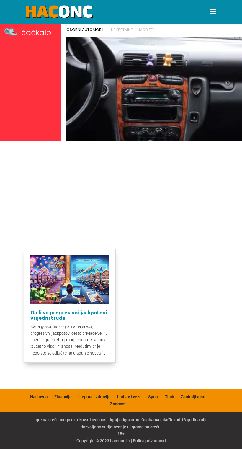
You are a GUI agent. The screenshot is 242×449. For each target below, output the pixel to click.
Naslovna (39, 396)
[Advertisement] (121, 188)
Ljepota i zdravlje (94, 396)
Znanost (118, 403)
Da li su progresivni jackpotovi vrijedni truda (68, 315)
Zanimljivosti (193, 396)
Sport (153, 396)
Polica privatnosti (149, 440)
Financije (63, 396)
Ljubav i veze (129, 396)
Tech (169, 396)
